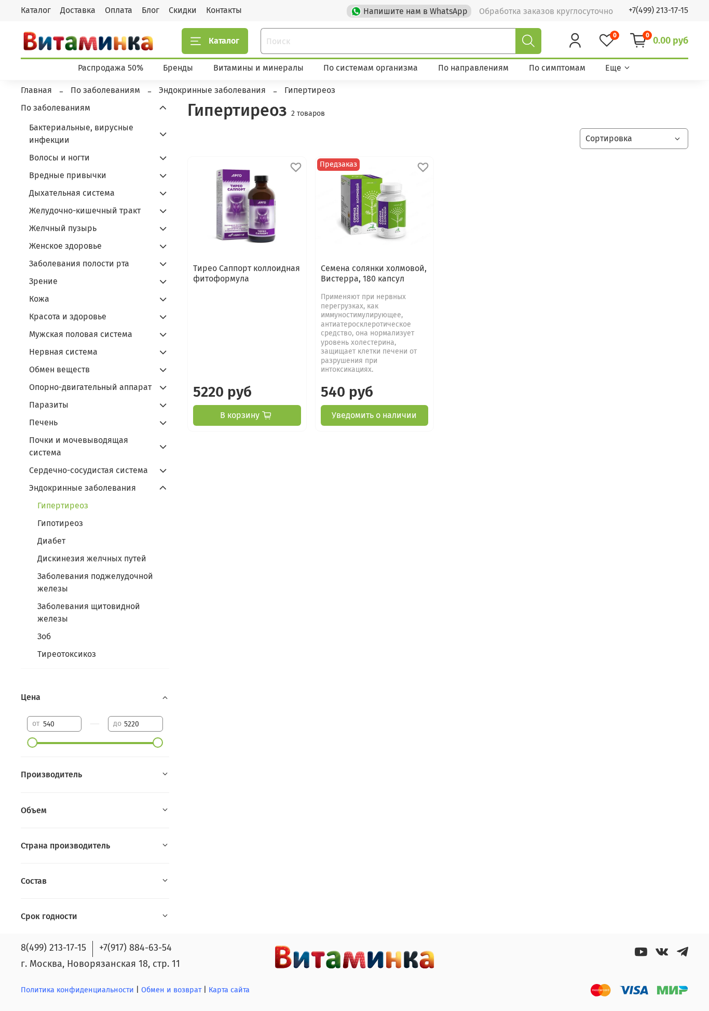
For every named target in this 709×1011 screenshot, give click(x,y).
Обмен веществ (59, 369)
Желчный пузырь (63, 228)
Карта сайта (229, 990)
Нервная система (63, 352)
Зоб (44, 636)
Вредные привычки (67, 175)
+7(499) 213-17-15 (658, 10)
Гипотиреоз (60, 523)
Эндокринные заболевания (82, 488)
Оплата (118, 10)
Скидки (183, 10)
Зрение (43, 281)
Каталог (36, 10)
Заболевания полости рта (79, 263)
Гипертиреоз (62, 505)
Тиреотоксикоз (66, 654)
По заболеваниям (55, 108)
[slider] (32, 742)
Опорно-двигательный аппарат (90, 387)
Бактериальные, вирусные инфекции (81, 134)
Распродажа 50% (110, 68)
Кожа (39, 299)
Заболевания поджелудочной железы (95, 582)
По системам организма (370, 68)
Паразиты (49, 405)
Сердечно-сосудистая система (88, 470)
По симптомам (557, 68)
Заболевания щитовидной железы (88, 612)
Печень (43, 422)
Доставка (78, 10)
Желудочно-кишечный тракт (85, 210)
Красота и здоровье (67, 316)
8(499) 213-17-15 (53, 947)
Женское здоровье (65, 246)
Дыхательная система (72, 193)
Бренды (178, 68)
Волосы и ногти (59, 158)
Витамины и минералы (258, 68)
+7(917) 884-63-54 (135, 947)
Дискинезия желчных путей (91, 558)
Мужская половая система (80, 334)
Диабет (51, 541)
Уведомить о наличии (374, 415)
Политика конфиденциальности (77, 990)
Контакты (224, 10)
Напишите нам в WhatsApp (415, 11)
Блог (150, 10)
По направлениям (473, 68)
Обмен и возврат (172, 990)
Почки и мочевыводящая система (78, 446)
